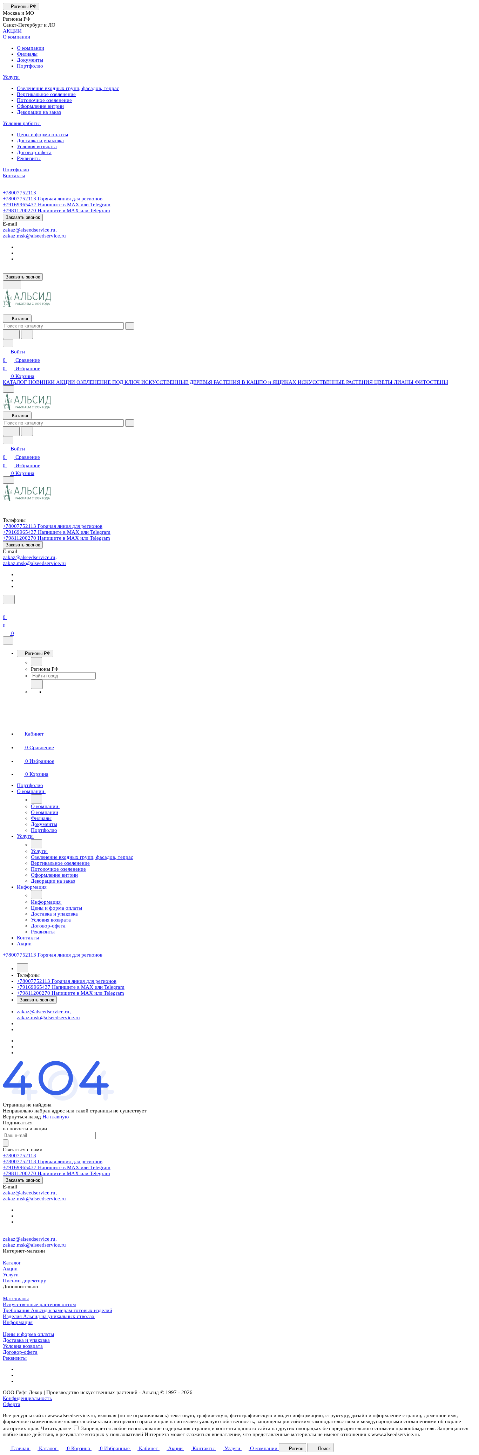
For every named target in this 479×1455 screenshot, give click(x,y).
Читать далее (56, 1428)
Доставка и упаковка (26, 1340)
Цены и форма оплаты (28, 1334)
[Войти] (6, 609)
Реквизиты (15, 1358)
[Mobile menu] (8, 480)
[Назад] (36, 661)
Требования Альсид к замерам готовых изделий (57, 1310)
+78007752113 (19, 192)
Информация (18, 1322)
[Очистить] (129, 326)
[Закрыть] (8, 640)
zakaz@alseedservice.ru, (30, 230)
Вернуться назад (22, 1116)
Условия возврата (23, 1346)
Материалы (16, 1298)
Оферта (11, 1404)
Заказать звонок (23, 217)
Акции (10, 1268)
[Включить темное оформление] (12, 285)
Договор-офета (20, 1352)
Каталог (12, 1263)
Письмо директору (24, 1280)
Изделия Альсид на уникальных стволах (49, 1316)
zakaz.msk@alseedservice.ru (34, 236)
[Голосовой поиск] (11, 334)
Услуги (11, 1274)
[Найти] (27, 334)
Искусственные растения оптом (39, 1304)
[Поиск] (9, 599)
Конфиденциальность (27, 1398)
